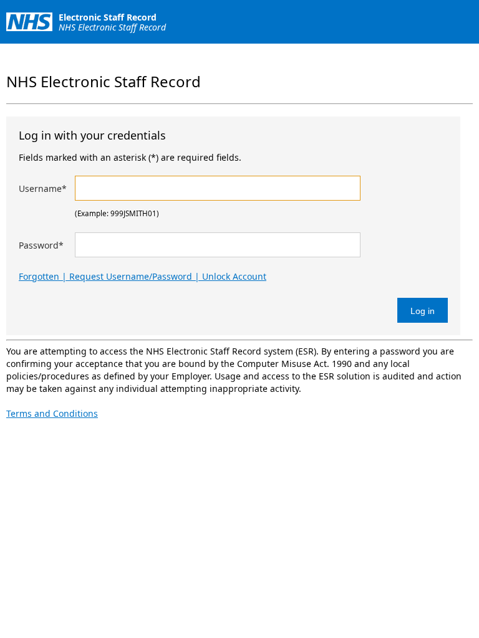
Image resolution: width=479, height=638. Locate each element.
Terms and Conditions (52, 413)
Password (41, 245)
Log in (422, 311)
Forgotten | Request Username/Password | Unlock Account (142, 276)
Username (43, 189)
